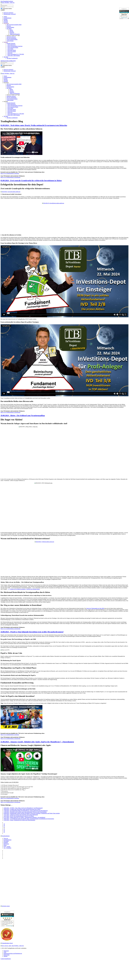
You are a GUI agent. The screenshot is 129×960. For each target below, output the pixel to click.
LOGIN (2, 10)
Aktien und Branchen (15, 34)
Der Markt (9, 28)
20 (4, 825)
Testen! (5, 16)
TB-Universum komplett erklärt (14, 24)
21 (4, 826)
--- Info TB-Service (11, 44)
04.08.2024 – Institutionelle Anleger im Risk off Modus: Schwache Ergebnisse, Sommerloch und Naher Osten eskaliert (32, 813)
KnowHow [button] (6, 82)
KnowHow (6, 23)
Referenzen (6, 843)
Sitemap (5, 956)
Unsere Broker (10, 40)
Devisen (11, 31)
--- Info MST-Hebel (11, 50)
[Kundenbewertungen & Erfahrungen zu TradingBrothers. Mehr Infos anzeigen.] (124, 13)
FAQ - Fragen (7, 846)
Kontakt (5, 19)
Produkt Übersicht (11, 43)
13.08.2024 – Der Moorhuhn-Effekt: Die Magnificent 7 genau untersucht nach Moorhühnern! (26, 810)
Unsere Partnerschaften (12, 39)
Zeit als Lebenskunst (11, 38)
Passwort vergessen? (8, 12)
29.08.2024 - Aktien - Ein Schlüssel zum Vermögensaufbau (23, 415)
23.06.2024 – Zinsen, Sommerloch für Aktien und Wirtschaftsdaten (19, 820)
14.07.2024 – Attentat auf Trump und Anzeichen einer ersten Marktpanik (21, 814)
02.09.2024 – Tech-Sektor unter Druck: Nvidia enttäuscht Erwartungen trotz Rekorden (34, 125)
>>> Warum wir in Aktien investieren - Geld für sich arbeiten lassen (24, 589)
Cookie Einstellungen (6, 958)
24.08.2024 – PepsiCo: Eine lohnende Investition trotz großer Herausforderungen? (32, 632)
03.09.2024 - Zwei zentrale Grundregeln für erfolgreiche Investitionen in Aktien (31, 180)
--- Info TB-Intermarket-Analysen (14, 46)
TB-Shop (6, 57)
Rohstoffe (12, 32)
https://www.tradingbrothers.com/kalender (10, 177)
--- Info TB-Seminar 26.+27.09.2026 (15, 54)
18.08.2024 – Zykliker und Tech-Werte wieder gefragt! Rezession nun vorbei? (22, 809)
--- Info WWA (10, 48)
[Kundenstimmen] (5, 836)
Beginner (9, 26)
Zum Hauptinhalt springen (7, 1)
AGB (5, 952)
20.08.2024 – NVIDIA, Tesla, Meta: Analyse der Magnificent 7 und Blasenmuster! (23, 808)
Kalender (6, 22)
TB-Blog (6, 20)
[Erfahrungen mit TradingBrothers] (7, 943)
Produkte (6, 42)
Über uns (6, 838)
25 (4, 832)
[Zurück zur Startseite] (7, 2)
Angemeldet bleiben (7, 8)
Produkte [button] (6, 101)
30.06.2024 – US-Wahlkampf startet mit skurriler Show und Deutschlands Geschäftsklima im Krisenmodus (29, 818)
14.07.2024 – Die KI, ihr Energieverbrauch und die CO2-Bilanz (19, 816)
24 (4, 830)
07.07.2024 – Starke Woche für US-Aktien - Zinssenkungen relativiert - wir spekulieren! (24, 817)
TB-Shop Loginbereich (12, 58)
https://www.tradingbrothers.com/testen (10, 173)
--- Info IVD (9, 53)
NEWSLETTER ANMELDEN (8, 60)
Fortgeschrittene (10, 27)
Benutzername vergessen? (10, 14)
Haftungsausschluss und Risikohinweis (13, 953)
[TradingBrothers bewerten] (7, 940)
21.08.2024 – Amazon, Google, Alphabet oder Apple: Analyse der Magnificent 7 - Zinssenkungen (37, 742)
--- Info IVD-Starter (11, 51)
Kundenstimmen (7, 18)
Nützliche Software (11, 36)
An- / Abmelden (7, 847)
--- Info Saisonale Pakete (12, 47)
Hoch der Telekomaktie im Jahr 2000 (95, 608)
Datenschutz (6, 954)
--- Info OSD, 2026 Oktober (13, 55)
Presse (5, 845)
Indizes (11, 30)
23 (4, 829)
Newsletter (6, 841)
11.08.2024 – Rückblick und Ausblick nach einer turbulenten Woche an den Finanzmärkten (25, 812)
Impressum (6, 950)
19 (4, 824)
